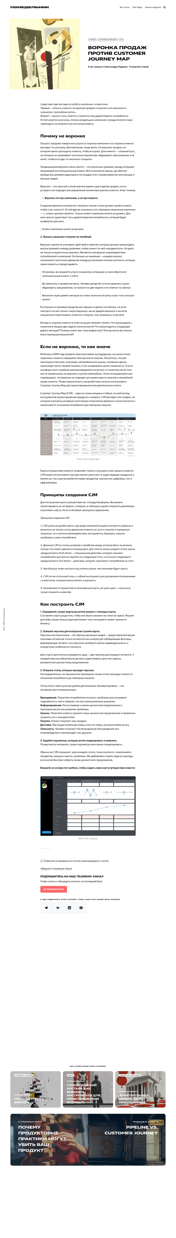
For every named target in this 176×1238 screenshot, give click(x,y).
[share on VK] (58, 908)
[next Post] (49, 1140)
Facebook (58, 868)
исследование (103, 354)
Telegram (45, 868)
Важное (92, 39)
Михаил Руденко (24, 1095)
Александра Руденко (116, 67)
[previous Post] (127, 1140)
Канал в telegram (153, 7)
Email (68, 868)
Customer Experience (108, 39)
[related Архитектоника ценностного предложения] (140, 1089)
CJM (121, 39)
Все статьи (124, 7)
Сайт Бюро (137, 7)
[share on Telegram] (46, 908)
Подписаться (55, 889)
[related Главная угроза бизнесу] (35, 1089)
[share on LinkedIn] (69, 908)
